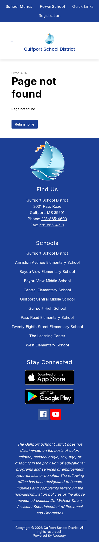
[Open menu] (12, 41)
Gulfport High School (47, 308)
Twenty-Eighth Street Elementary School (47, 326)
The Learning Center (47, 336)
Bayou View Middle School (47, 280)
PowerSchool (52, 6)
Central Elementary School (47, 290)
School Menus (19, 6)
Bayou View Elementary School (47, 271)
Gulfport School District (47, 253)
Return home (24, 124)
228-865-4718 (51, 225)
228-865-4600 (54, 218)
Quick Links (83, 6)
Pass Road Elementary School (47, 317)
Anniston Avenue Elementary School (47, 262)
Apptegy (59, 535)
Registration (50, 15)
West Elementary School (47, 345)
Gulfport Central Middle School (47, 299)
